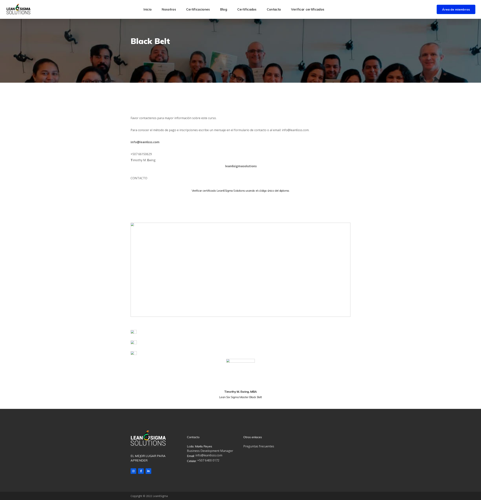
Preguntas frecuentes (258, 446)
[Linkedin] (148, 471)
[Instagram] (133, 471)
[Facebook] (141, 471)
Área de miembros (456, 9)
